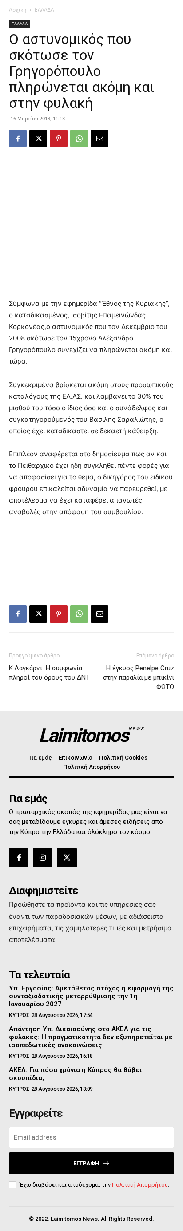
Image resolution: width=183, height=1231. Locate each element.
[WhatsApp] (79, 138)
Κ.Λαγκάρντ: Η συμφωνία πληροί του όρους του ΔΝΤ (49, 672)
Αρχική (17, 9)
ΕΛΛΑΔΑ (44, 9)
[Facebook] (18, 138)
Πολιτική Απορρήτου (140, 1184)
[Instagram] (42, 857)
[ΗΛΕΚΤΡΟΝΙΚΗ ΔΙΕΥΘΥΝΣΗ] (99, 138)
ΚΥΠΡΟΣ (19, 1015)
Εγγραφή (86, 1163)
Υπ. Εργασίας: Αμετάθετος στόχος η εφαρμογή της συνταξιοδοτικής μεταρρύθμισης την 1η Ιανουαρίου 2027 (91, 996)
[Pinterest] (59, 138)
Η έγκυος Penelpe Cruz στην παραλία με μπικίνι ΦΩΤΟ (138, 677)
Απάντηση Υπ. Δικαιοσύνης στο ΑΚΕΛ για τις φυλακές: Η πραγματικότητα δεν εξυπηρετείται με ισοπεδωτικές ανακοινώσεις (91, 1037)
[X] (38, 138)
